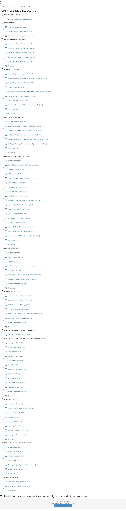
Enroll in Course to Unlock (63, 506)
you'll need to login (70, 503)
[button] (1, 2)
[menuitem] (1, 4)
